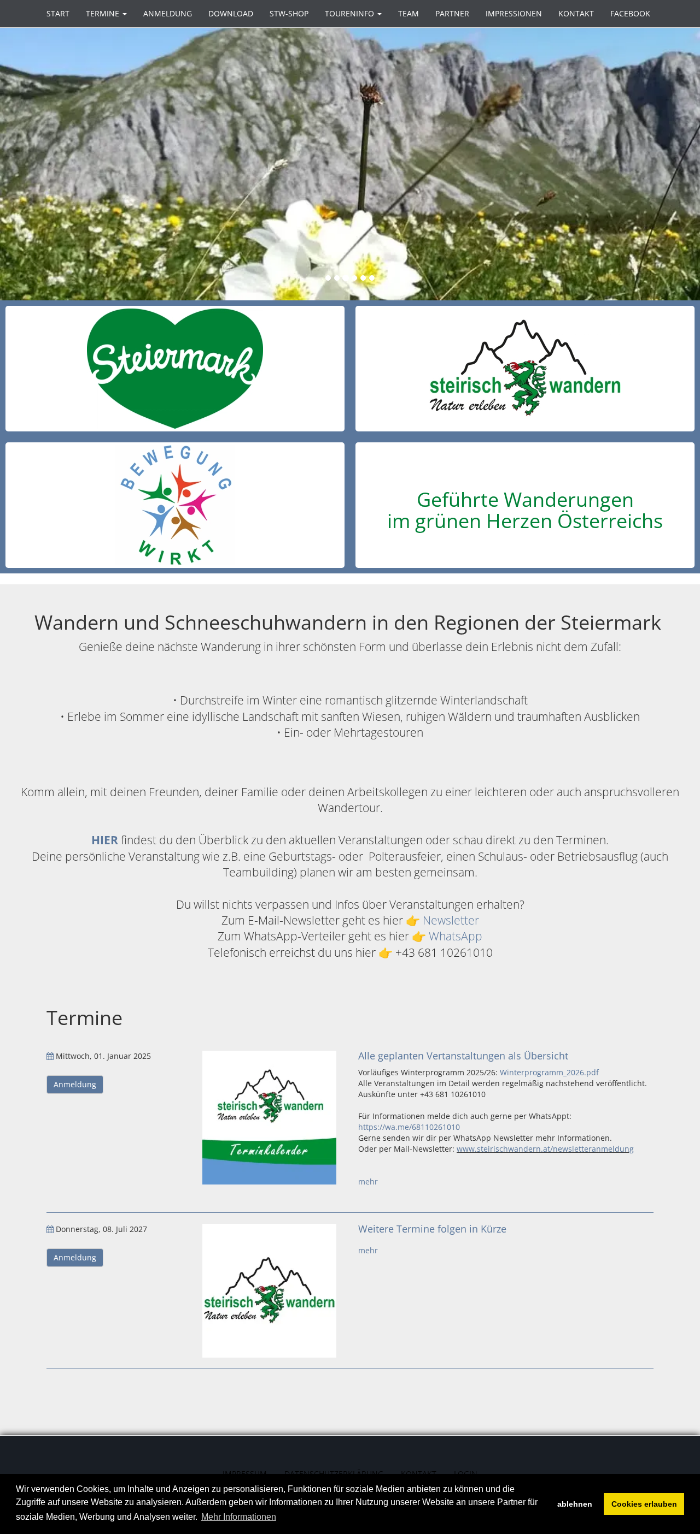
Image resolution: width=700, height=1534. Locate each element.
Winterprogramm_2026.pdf (549, 1072)
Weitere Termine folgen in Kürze (432, 1228)
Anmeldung (167, 13)
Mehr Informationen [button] (238, 1516)
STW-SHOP (289, 13)
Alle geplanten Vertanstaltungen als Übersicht (463, 1055)
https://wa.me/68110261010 (409, 1127)
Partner (452, 13)
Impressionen (514, 13)
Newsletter (451, 920)
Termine (103, 13)
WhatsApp (455, 936)
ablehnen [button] (574, 1504)
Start (57, 13)
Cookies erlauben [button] (644, 1504)
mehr (368, 1181)
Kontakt (576, 13)
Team (408, 13)
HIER (104, 840)
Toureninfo (350, 13)
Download (230, 13)
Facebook (630, 13)
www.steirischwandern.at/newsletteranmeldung (545, 1149)
